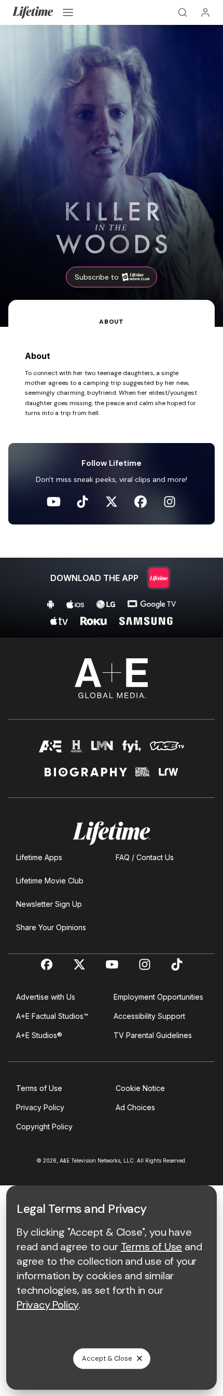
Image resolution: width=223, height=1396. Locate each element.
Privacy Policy (40, 1107)
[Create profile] (205, 12)
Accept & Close (107, 1358)
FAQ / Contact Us (145, 857)
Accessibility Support (149, 1016)
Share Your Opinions (51, 927)
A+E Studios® (39, 1035)
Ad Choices (135, 1107)
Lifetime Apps (39, 857)
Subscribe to (97, 277)
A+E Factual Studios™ (52, 1016)
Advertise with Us (45, 996)
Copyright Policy (44, 1126)
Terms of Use (39, 1088)
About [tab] (111, 321)
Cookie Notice (140, 1088)
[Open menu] (68, 12)
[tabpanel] (111, 482)
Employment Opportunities (158, 996)
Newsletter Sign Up (49, 904)
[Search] (182, 12)
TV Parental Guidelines (153, 1035)
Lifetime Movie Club (49, 880)
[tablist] (111, 313)
